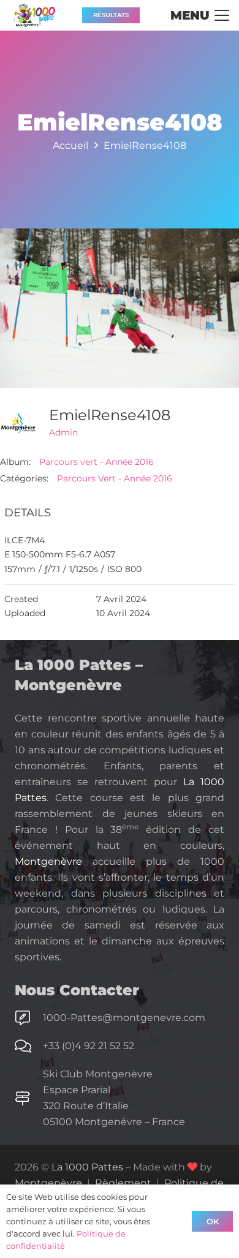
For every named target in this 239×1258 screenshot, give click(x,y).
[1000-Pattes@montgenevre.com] (29, 1018)
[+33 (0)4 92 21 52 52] (29, 1046)
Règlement (123, 1183)
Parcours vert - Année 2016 (96, 461)
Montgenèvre (48, 861)
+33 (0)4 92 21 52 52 (88, 1046)
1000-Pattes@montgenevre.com (124, 1017)
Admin (63, 432)
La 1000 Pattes (87, 1167)
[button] (199, 15)
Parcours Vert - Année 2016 (114, 478)
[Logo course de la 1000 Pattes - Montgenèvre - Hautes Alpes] (34, 15)
